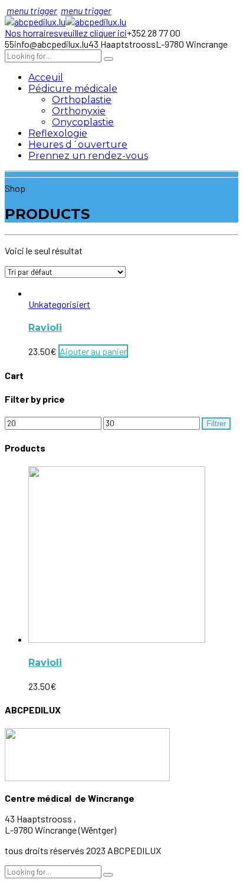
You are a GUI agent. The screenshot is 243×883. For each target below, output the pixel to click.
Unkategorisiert (59, 304)
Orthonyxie (79, 111)
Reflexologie (57, 133)
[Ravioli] (116, 639)
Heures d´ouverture (77, 144)
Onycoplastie (83, 122)
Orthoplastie (81, 99)
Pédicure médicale (72, 88)
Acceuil (45, 77)
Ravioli (45, 327)
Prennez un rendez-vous (88, 155)
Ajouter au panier (93, 351)
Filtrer (216, 423)
